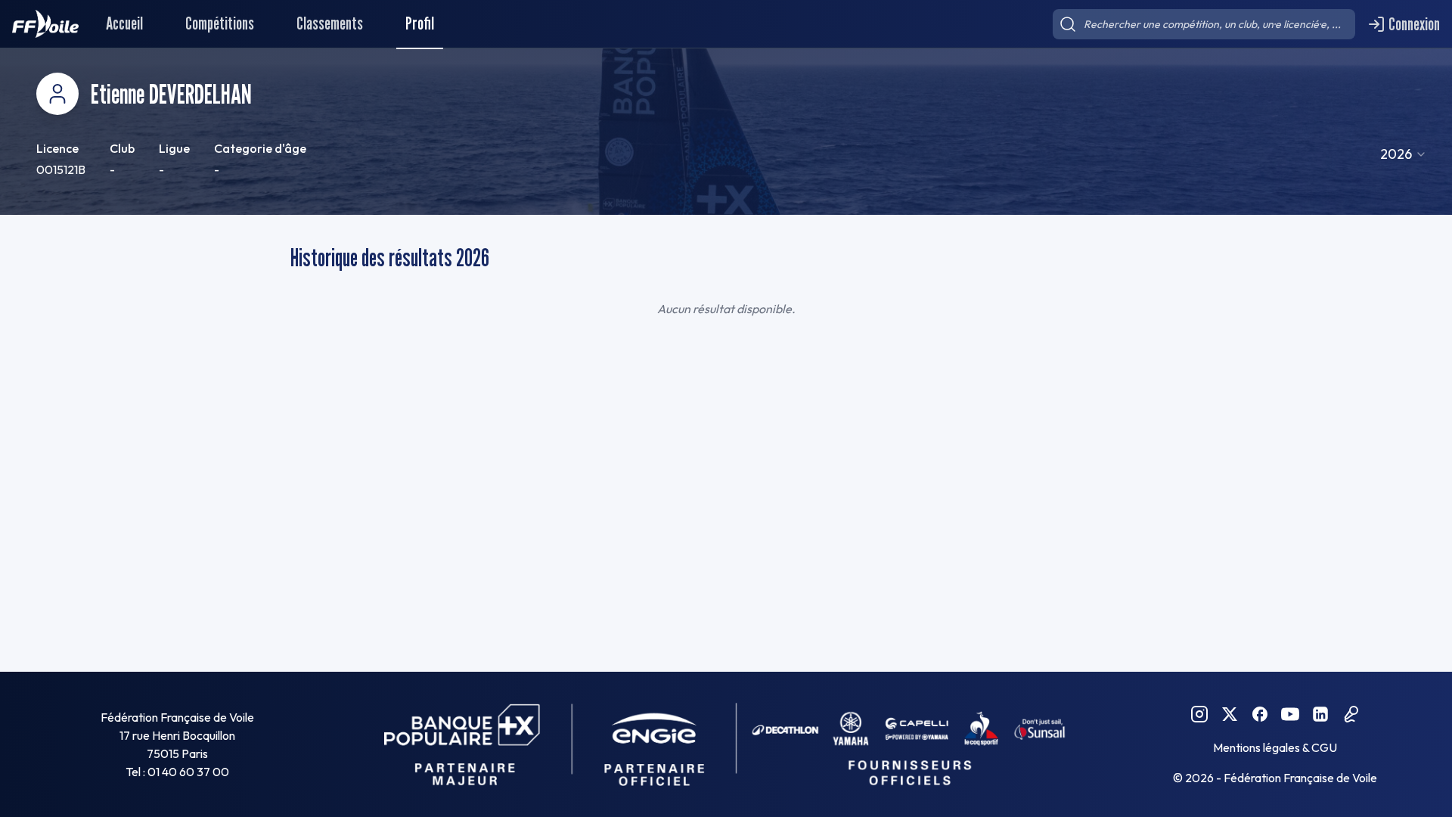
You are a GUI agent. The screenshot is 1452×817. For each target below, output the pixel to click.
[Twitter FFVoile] (1230, 714)
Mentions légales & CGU (1275, 747)
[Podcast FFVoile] (1351, 714)
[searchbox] (1204, 24)
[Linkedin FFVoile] (1320, 714)
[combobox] (1403, 154)
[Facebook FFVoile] (1260, 714)
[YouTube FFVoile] (1290, 714)
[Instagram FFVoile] (1199, 714)
